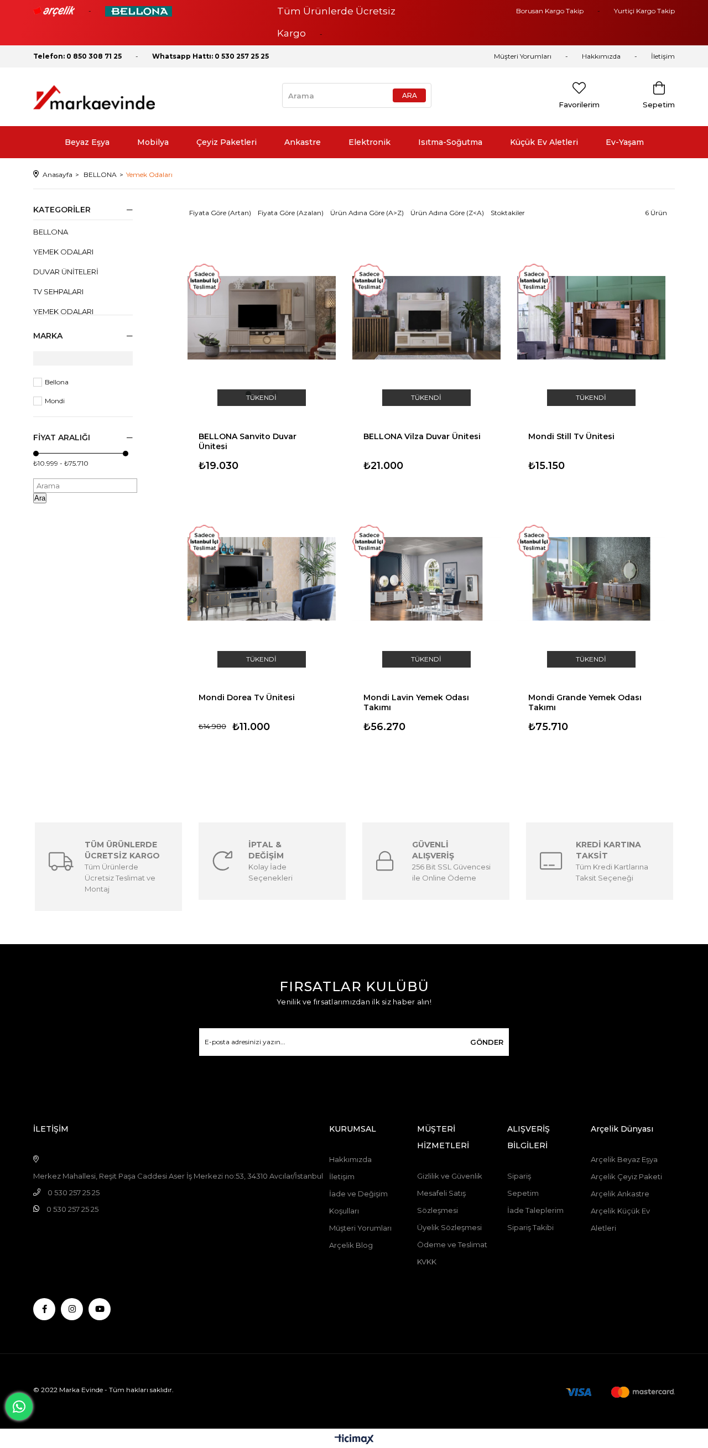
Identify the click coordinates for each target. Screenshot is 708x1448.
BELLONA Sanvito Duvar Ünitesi (247, 440)
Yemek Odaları (63, 251)
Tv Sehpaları (58, 291)
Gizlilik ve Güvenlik (449, 1175)
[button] (248, 393)
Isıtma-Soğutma (450, 142)
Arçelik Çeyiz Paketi (626, 1176)
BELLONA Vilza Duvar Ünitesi (422, 436)
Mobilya (153, 142)
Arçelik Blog (351, 1245)
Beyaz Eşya (87, 142)
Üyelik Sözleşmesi (449, 1227)
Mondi (55, 401)
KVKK (426, 1261)
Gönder (486, 1042)
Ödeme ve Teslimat (452, 1244)
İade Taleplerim (535, 1210)
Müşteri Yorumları (522, 56)
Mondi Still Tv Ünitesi (571, 436)
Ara (39, 498)
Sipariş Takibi (530, 1227)
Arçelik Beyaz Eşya (624, 1159)
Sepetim (523, 1193)
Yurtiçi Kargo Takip (644, 11)
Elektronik (369, 142)
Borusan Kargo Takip (550, 11)
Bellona (57, 382)
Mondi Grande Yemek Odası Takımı (585, 701)
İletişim (663, 56)
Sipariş (519, 1175)
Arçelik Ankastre (620, 1193)
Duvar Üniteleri (65, 271)
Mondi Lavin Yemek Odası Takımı (416, 701)
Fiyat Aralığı (61, 437)
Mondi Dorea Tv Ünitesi (247, 697)
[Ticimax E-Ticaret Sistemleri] (354, 1440)
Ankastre (302, 142)
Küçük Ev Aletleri (544, 142)
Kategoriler (62, 210)
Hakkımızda (601, 56)
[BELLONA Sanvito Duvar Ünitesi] (262, 317)
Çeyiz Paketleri (226, 142)
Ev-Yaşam (625, 142)
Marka (48, 336)
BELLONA (50, 231)
